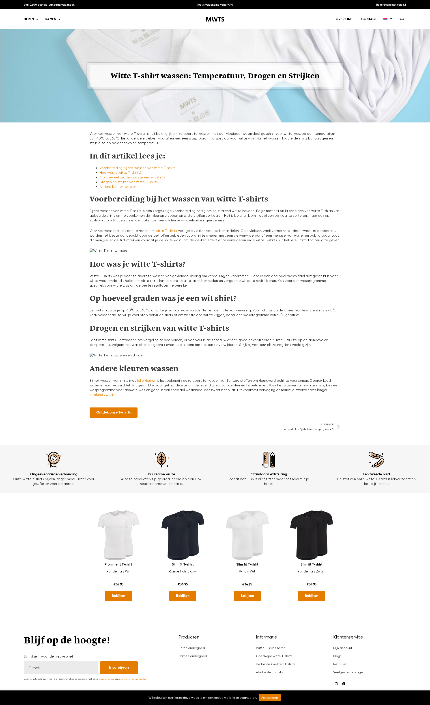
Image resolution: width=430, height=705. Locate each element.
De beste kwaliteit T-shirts (275, 664)
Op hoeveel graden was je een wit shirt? (132, 177)
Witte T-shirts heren (271, 648)
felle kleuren (146, 381)
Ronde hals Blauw (183, 571)
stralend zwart (101, 395)
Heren (29, 19)
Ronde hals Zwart (311, 571)
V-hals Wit (247, 571)
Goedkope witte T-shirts (274, 656)
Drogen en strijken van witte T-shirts (129, 182)
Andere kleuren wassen (118, 187)
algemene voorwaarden (132, 679)
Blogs (337, 656)
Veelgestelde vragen (349, 672)
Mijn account (342, 648)
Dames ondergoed (192, 656)
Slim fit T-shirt (183, 564)
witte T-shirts (166, 231)
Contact (369, 19)
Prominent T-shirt (118, 564)
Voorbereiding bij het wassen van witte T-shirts (138, 168)
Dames (50, 19)
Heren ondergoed (191, 648)
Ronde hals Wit (118, 571)
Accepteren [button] (269, 697)
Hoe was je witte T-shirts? (121, 173)
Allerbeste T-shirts (269, 672)
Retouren (340, 664)
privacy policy (106, 679)
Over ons (344, 19)
